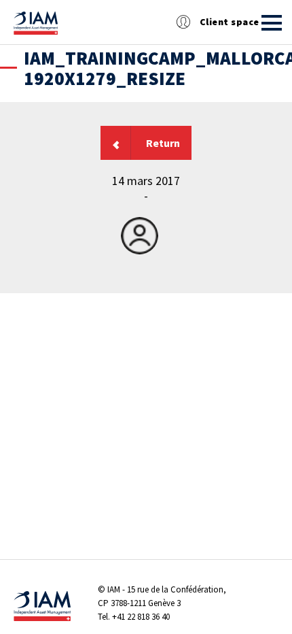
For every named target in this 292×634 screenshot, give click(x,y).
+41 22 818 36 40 (141, 616)
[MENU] (271, 23)
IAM (113, 589)
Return (163, 143)
